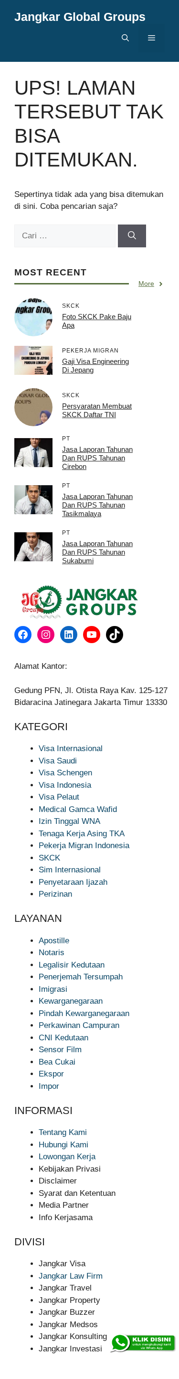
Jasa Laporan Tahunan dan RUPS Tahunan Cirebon (97, 457)
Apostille (54, 940)
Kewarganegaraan (71, 1001)
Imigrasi (53, 989)
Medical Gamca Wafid (78, 809)
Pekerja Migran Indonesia (84, 845)
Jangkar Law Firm (71, 1276)
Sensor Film (60, 1049)
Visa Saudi (58, 760)
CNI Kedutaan (63, 1037)
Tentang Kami (63, 1132)
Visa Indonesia (65, 785)
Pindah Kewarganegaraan (84, 1013)
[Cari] (132, 236)
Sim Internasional (70, 869)
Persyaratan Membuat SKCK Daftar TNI (97, 410)
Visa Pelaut (59, 797)
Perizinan (55, 894)
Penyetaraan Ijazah (73, 882)
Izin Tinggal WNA (69, 821)
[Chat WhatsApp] (142, 1343)
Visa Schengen (65, 772)
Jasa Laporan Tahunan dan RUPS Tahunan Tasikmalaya (97, 505)
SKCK (49, 857)
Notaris (51, 952)
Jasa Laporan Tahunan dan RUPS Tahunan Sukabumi (97, 552)
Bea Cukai (57, 1061)
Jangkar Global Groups (80, 16)
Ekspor (51, 1073)
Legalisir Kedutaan (72, 964)
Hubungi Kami (63, 1144)
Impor (49, 1086)
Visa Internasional (71, 748)
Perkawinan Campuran (79, 1025)
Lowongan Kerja (67, 1156)
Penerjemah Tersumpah (81, 976)
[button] (125, 38)
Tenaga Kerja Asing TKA (82, 833)
